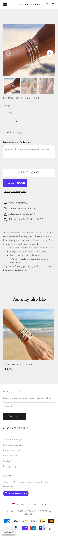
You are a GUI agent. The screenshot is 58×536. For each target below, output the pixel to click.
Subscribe (14, 416)
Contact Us (8, 461)
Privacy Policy (9, 466)
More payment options (15, 191)
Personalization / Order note (16, 142)
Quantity (7, 113)
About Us (7, 434)
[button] (50, 53)
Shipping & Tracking (13, 445)
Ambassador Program (14, 439)
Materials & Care (11, 450)
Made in (7, 532)
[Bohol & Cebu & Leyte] (28, 334)
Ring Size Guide (10, 455)
